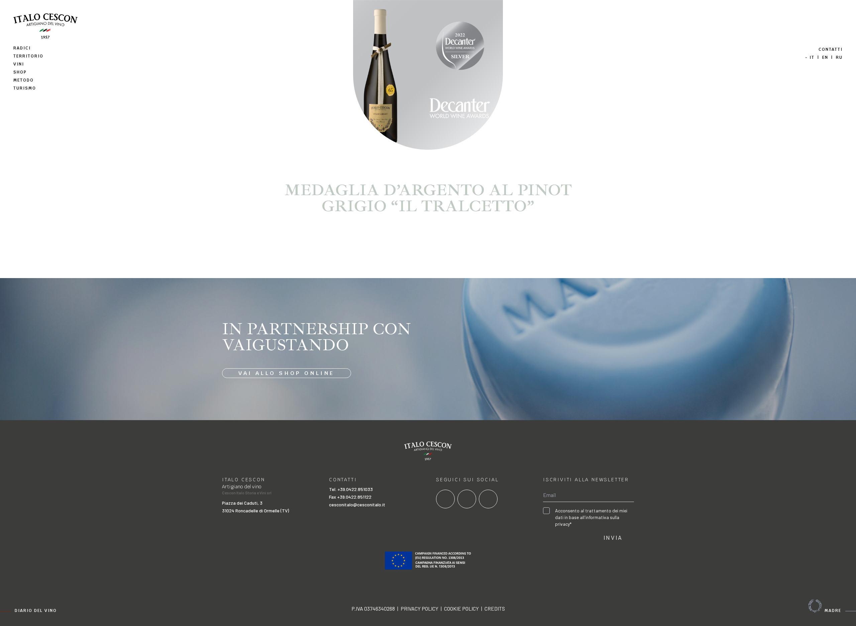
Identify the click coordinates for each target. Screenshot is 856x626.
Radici (22, 48)
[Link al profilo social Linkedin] (488, 499)
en (825, 57)
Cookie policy (461, 608)
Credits (495, 608)
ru (839, 57)
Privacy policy (419, 608)
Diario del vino (36, 611)
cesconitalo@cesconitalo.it (357, 504)
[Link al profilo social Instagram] (466, 499)
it (812, 57)
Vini (18, 64)
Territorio (28, 56)
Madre (833, 610)
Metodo (23, 80)
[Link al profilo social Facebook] (445, 499)
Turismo (24, 88)
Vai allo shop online (286, 373)
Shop (20, 72)
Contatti (831, 49)
